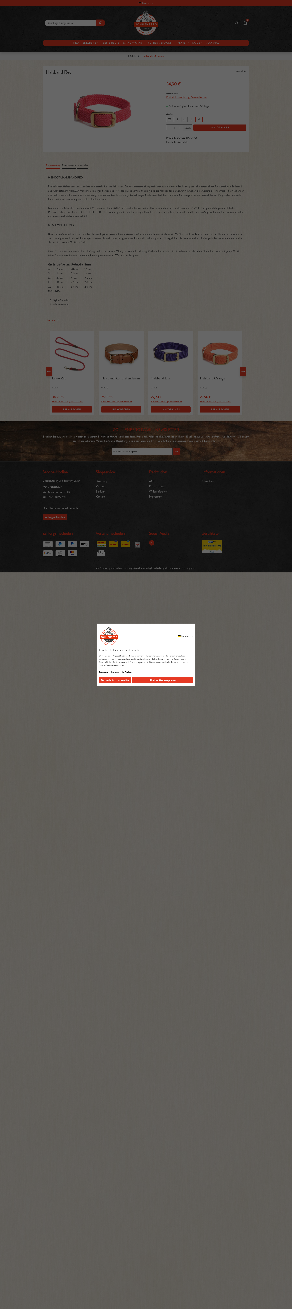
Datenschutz (103, 672)
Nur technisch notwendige (115, 680)
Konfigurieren (127, 672)
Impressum (115, 672)
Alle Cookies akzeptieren (162, 680)
